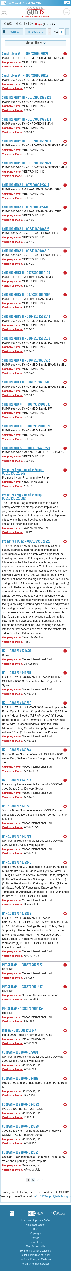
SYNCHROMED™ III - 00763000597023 (26, 163)
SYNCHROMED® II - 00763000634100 (26, 273)
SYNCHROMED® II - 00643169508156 (26, 338)
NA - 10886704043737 (16, 780)
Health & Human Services (35, 1263)
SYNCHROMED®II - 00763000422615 (25, 185)
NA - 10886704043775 (16, 673)
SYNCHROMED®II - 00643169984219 (25, 251)
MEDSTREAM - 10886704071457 (22, 987)
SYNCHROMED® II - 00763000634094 (26, 295)
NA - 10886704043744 (16, 750)
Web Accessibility (35, 1246)
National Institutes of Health (35, 1255)
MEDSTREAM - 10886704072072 (22, 965)
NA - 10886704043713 (16, 836)
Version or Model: (12, 66)
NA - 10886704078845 (16, 862)
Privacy (35, 1237)
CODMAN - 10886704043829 (20, 1126)
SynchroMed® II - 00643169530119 (25, 75)
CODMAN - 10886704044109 (20, 1078)
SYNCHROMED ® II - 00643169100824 (26, 426)
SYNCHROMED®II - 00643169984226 (25, 229)
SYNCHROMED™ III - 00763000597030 (26, 141)
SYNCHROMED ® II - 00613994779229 (26, 448)
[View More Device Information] (65, 54)
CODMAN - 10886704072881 (20, 1052)
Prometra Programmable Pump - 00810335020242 (23, 471)
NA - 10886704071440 (16, 651)
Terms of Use (35, 1242)
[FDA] (67, 2)
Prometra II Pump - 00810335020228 (26, 541)
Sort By (14, 31)
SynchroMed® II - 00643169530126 (25, 54)
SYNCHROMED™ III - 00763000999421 (26, 97)
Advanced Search (35, 1224)
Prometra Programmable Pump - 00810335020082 (23, 497)
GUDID (35, 12)
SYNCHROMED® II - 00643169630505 (26, 382)
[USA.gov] (59, 1214)
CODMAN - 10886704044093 (20, 1104)
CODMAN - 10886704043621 (20, 1152)
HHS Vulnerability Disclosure (35, 1250)
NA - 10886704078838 (16, 914)
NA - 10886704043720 (16, 806)
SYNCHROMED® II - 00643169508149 (26, 316)
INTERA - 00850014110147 (19, 1030)
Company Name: (11, 62)
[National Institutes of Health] (4, 2)
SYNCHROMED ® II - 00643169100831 (26, 404)
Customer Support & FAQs (35, 1220)
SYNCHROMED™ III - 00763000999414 (26, 119)
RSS (35, 1229)
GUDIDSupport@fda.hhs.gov (53, 1196)
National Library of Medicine (24, 2)
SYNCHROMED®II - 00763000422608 (25, 207)
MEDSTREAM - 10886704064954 (23, 1009)
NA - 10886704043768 (16, 703)
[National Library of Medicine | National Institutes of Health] (35, 1214)
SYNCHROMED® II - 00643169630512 (26, 360)
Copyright (35, 1233)
